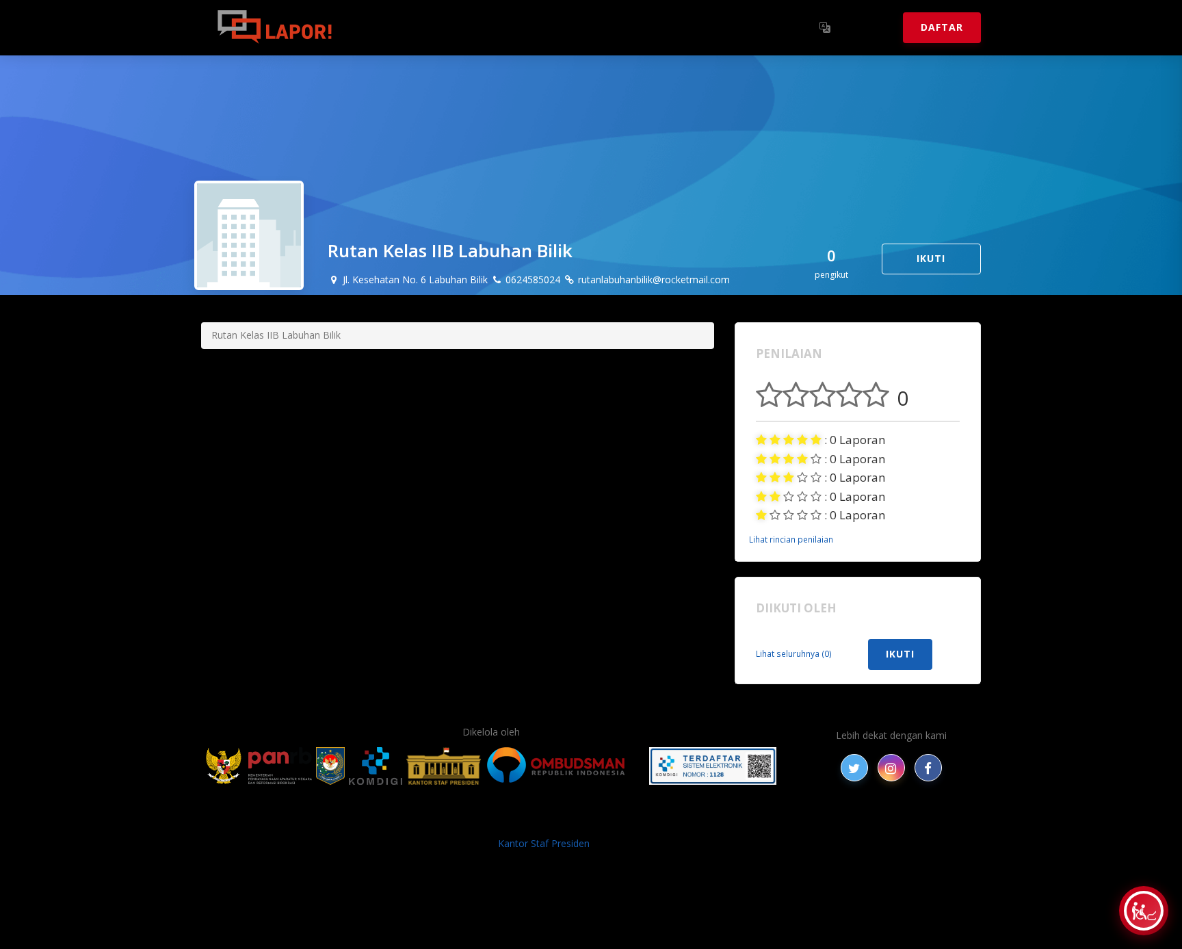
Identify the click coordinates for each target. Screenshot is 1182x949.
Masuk (868, 27)
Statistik (496, 27)
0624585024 (531, 279)
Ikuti (931, 258)
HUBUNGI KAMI (845, 821)
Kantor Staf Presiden (544, 843)
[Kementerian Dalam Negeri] (330, 766)
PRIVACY (321, 821)
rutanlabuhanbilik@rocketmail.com (652, 279)
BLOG (419, 821)
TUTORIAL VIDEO (760, 821)
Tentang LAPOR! (406, 27)
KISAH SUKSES (474, 821)
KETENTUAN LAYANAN (570, 821)
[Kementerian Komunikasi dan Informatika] (375, 766)
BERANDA (373, 821)
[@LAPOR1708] (854, 767)
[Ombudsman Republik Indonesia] (563, 766)
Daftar (942, 27)
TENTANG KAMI (672, 821)
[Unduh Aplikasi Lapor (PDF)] (712, 766)
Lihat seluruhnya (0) (794, 653)
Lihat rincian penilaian (791, 539)
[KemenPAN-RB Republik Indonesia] (259, 766)
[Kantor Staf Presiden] (443, 766)
